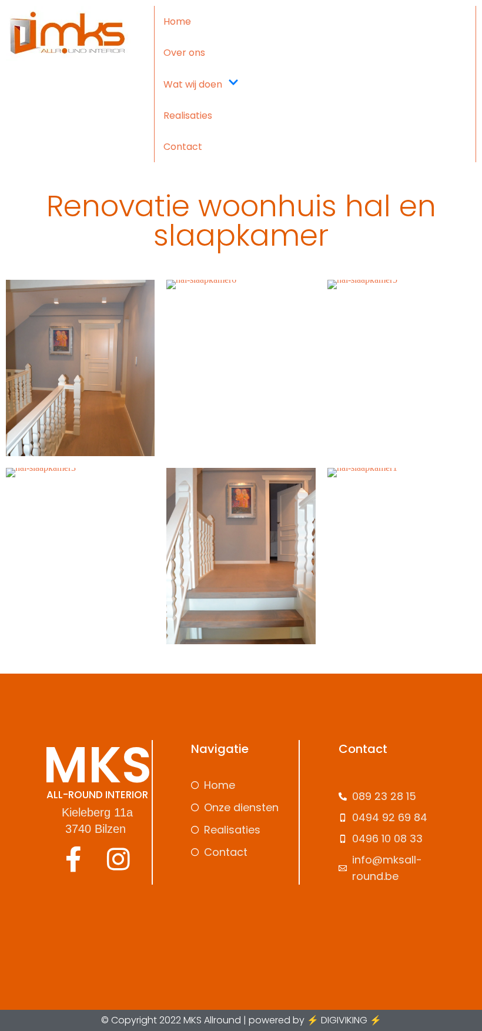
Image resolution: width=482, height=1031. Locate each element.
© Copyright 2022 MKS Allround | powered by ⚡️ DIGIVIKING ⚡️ (241, 1020)
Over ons (184, 52)
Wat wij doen (192, 84)
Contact (182, 146)
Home (177, 21)
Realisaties (187, 115)
